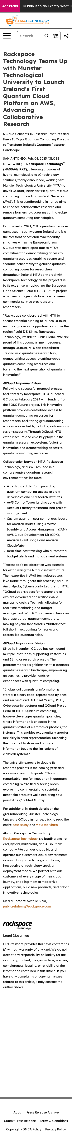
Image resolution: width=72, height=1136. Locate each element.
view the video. (47, 825)
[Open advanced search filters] (55, 35)
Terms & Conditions (54, 1121)
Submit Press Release (20, 1121)
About (17, 1112)
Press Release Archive (42, 1112)
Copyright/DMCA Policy (23, 1129)
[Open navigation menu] (7, 36)
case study (20, 825)
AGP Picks (10, 6)
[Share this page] (66, 36)
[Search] (46, 35)
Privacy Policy (55, 1129)
